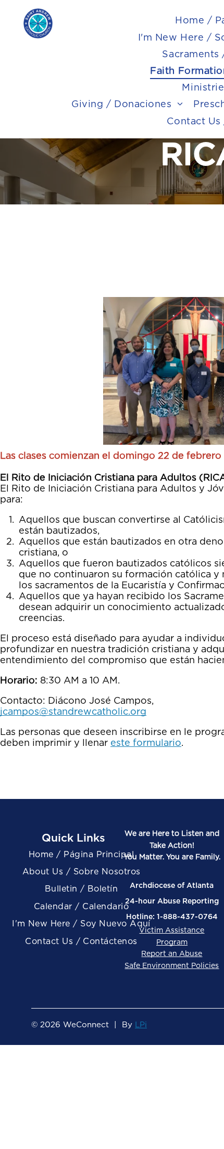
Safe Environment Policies (172, 965)
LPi (141, 1024)
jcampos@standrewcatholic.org (73, 711)
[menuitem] (127, 104)
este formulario (145, 742)
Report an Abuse (171, 953)
